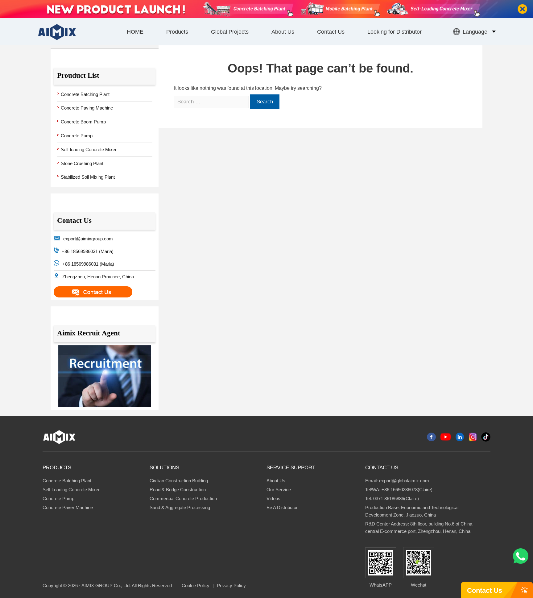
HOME (135, 32)
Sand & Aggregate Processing (180, 507)
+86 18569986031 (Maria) (88, 251)
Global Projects (230, 32)
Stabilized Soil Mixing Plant (88, 177)
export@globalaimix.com (404, 480)
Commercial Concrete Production (183, 498)
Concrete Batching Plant (85, 94)
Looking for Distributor (394, 32)
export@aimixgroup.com (88, 238)
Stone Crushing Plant (82, 163)
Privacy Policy (231, 585)
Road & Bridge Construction (178, 489)
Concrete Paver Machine (68, 507)
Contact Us (331, 32)
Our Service (278, 489)
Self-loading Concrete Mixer (89, 149)
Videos (273, 498)
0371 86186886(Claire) (396, 498)
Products (177, 32)
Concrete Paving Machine (87, 107)
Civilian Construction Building (179, 480)
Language (475, 32)
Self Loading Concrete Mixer (71, 489)
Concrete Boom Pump (83, 121)
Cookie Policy (195, 585)
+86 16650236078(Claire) (407, 489)
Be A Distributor (282, 507)
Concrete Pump (77, 135)
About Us (282, 32)
